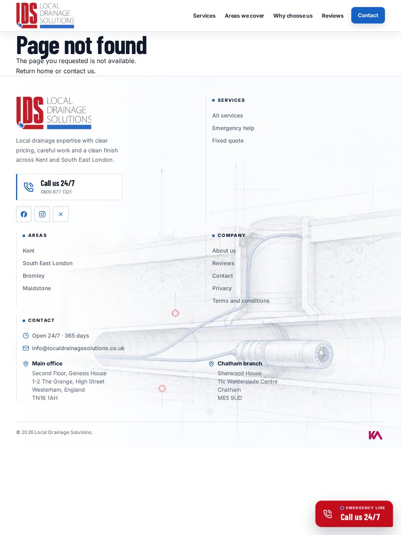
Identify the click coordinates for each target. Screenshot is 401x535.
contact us (78, 71)
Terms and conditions (241, 300)
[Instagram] (42, 214)
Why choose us (292, 16)
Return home (34, 71)
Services (204, 16)
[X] (60, 214)
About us (224, 250)
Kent (28, 250)
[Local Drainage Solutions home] (45, 15)
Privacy (222, 288)
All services (227, 115)
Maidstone (37, 288)
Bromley (34, 275)
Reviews (333, 16)
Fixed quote (228, 140)
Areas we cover (244, 16)
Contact (368, 15)
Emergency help (233, 128)
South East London (47, 263)
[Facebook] (23, 214)
